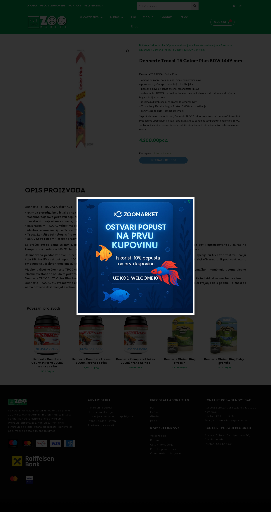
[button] (189, 202)
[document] (135, 256)
